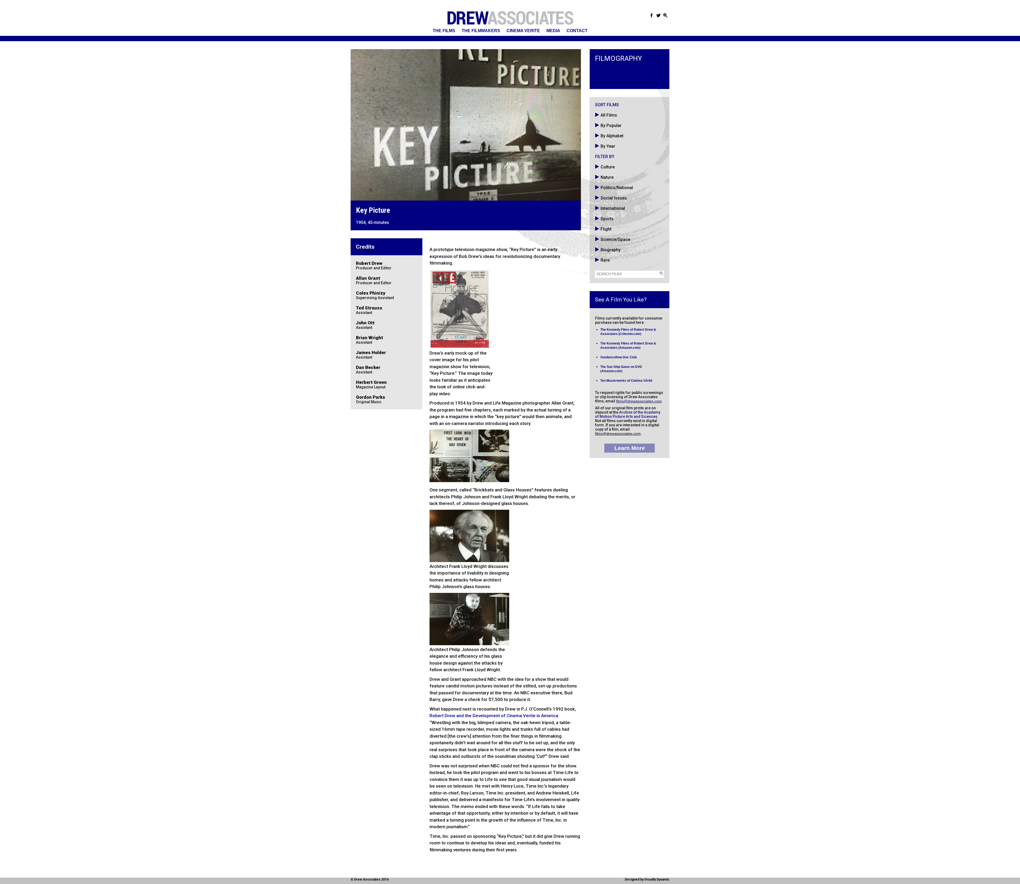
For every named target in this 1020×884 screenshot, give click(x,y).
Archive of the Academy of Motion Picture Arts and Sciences (627, 414)
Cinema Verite (523, 30)
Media (553, 30)
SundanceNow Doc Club (618, 357)
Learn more (629, 448)
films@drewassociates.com (639, 401)
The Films (444, 30)
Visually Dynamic (656, 879)
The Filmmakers (481, 30)
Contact (577, 30)
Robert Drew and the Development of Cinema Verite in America (494, 715)
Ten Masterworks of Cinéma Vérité (626, 380)
